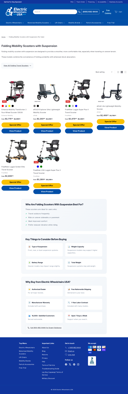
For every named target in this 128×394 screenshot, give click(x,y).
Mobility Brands (74, 23)
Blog (43, 351)
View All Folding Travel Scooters (16, 66)
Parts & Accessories (94, 23)
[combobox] (55, 11)
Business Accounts (116, 2)
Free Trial (110, 23)
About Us (45, 348)
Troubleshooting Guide (50, 369)
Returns (45, 355)
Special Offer (15, 125)
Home (4, 37)
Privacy (45, 358)
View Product (15, 131)
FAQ (71, 2)
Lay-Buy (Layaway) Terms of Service (52, 373)
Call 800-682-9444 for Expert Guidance (46, 328)
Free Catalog (108, 11)
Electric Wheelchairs (14, 23)
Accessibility (102, 2)
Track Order (80, 2)
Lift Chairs (59, 23)
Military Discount (48, 378)
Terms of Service (48, 365)
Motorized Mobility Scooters (38, 23)
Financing (91, 2)
